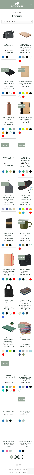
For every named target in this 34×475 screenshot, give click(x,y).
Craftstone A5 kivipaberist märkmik (8, 235)
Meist (6, 470)
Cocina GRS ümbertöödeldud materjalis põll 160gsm (8, 198)
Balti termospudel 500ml (8, 157)
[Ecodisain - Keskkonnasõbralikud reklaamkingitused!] (17, 4)
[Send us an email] (20, 465)
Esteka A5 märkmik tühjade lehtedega (9, 270)
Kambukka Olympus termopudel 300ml (25, 442)
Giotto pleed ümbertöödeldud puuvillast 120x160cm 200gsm (25, 302)
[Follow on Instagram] (17, 465)
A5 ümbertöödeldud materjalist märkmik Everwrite (25, 83)
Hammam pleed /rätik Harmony (25, 338)
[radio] (3, 57)
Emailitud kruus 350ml (25, 234)
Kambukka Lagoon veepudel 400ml (9, 442)
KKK (24, 470)
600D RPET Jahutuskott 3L (8, 44)
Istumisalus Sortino (9, 411)
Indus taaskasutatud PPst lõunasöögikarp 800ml (25, 378)
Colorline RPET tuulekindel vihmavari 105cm (25, 197)
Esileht (15, 12)
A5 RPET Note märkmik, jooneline (9, 82)
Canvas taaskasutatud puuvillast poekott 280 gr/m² (25, 159)
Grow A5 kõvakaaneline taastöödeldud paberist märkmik (8, 340)
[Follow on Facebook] (14, 465)
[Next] (22, 457)
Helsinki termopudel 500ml (9, 376)
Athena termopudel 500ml (9, 118)
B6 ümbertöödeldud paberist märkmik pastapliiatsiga (25, 119)
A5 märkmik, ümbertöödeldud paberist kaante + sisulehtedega (25, 46)
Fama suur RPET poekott (25, 270)
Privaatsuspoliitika (15, 470)
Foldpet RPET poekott (9, 301)
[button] (31, 4)
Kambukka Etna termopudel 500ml (25, 412)
